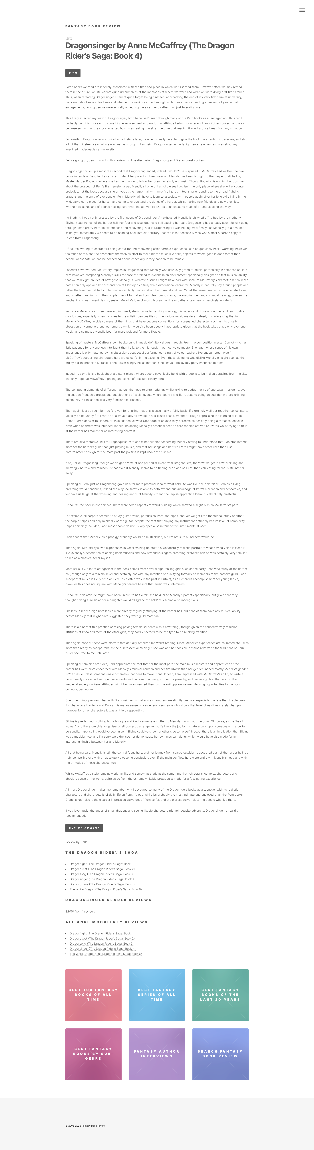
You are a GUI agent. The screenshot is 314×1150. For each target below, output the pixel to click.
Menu (302, 10)
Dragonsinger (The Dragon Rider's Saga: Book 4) (103, 879)
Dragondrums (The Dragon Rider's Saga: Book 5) (103, 884)
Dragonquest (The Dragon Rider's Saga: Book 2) (102, 869)
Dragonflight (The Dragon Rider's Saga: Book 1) (102, 864)
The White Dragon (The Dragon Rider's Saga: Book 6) (106, 889)
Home (69, 38)
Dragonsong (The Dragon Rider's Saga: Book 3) (102, 874)
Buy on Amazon (84, 827)
